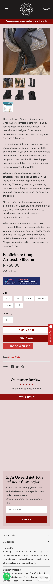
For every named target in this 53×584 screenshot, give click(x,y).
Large (8, 305)
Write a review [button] (26, 396)
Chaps (11, 357)
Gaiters (18, 357)
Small (28, 298)
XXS (8, 298)
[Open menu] (6, 9)
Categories (8, 541)
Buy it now (26, 338)
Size (5, 292)
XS (18, 298)
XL (19, 305)
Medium (42, 298)
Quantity (7, 313)
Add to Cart (26, 330)
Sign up (26, 519)
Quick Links (9, 535)
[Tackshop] (26, 9)
